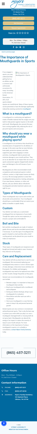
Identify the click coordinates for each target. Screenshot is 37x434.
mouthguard (27, 109)
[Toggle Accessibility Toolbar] (3, 423)
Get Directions (18, 23)
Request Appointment (18, 28)
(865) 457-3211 (18, 18)
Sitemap (13, 427)
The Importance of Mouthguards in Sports (17, 59)
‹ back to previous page (8, 52)
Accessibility (21, 427)
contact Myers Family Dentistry (21, 330)
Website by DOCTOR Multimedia (18, 429)
